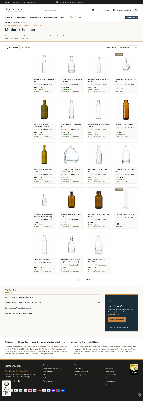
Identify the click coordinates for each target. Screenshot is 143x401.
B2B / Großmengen (28, 2)
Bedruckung (16, 2)
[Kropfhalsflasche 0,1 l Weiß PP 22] (71, 109)
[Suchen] (93, 10)
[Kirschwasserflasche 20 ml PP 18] (99, 154)
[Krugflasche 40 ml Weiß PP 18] (126, 200)
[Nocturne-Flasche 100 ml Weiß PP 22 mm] (99, 245)
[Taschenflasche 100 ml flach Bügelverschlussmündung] (71, 245)
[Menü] (10, 381)
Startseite (8, 22)
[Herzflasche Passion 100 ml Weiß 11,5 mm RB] (71, 154)
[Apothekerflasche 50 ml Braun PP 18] (71, 200)
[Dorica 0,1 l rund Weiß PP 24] (44, 245)
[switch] (6, 393)
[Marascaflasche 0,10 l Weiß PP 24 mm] (99, 109)
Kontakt (7, 2)
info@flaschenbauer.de (121, 327)
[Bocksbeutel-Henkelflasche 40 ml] (126, 64)
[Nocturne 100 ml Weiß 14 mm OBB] (126, 154)
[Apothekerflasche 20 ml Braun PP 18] (99, 200)
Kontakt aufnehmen (117, 319)
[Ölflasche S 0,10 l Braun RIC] (126, 109)
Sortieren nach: (110, 48)
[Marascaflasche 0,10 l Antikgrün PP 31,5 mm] (44, 109)
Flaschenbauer (15, 396)
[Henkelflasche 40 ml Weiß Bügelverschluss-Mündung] (44, 200)
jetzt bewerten (47, 84)
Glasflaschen (16, 22)
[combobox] (69, 10)
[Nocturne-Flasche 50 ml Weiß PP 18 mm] (71, 64)
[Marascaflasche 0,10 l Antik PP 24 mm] (44, 154)
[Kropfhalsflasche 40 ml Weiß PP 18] (99, 64)
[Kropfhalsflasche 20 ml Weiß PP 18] (44, 64)
